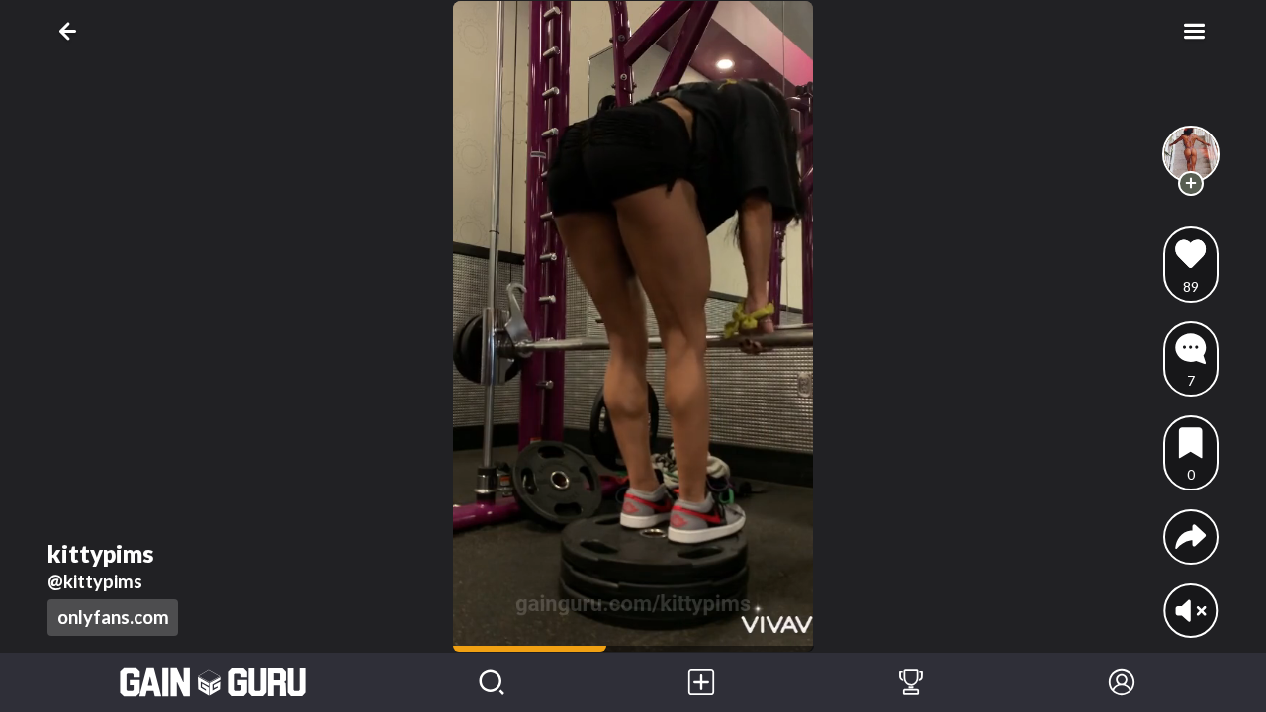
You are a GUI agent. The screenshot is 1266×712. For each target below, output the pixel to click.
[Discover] (491, 682)
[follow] (1190, 183)
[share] (1190, 536)
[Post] (701, 682)
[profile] (1191, 155)
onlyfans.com (113, 617)
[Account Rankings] (911, 682)
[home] (213, 682)
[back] (71, 31)
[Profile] (1121, 682)
